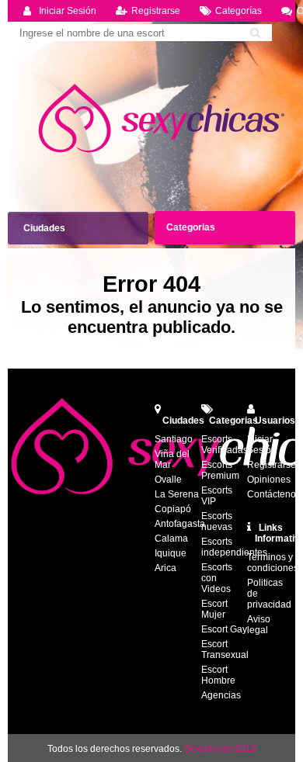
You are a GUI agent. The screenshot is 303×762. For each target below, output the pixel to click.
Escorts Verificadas (224, 444)
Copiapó (173, 509)
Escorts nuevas (216, 521)
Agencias (221, 695)
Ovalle (168, 479)
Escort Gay (224, 629)
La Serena (177, 494)
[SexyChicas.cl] (163, 118)
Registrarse (155, 11)
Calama (171, 538)
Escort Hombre (218, 675)
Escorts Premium (220, 470)
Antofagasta (180, 523)
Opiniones (269, 479)
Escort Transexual (225, 649)
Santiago (174, 439)
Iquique (170, 553)
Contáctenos (274, 494)
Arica (165, 568)
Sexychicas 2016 (220, 748)
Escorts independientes (234, 547)
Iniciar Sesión (67, 11)
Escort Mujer (214, 609)
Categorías (238, 11)
